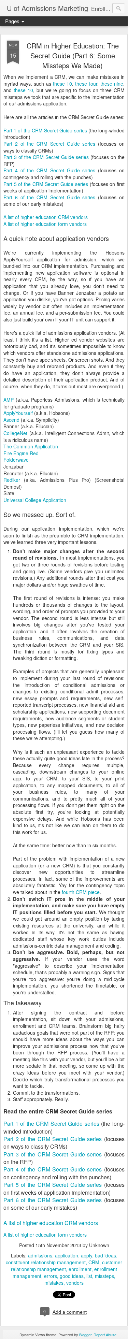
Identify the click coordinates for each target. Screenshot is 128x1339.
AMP (8, 399)
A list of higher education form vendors (45, 223)
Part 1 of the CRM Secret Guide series (45, 130)
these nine (111, 83)
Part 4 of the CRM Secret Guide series (49, 170)
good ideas (72, 1275)
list (89, 1275)
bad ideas (105, 1255)
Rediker (11, 479)
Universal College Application (34, 499)
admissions (40, 1255)
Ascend (11, 419)
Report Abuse (105, 1334)
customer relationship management (66, 1265)
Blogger (85, 1334)
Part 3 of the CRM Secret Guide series (46, 157)
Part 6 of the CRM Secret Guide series (49, 197)
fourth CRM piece (81, 892)
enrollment (80, 1269)
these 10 (62, 83)
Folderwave (16, 459)
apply (86, 1255)
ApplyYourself (18, 412)
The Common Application (30, 446)
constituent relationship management (46, 1262)
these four (86, 83)
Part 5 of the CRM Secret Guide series (45, 184)
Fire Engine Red (21, 453)
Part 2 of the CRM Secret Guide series (49, 143)
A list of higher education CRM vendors (45, 217)
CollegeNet (15, 433)
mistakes (53, 1282)
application (66, 1255)
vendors (75, 1282)
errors (50, 1275)
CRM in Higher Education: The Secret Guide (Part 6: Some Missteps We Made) (73, 55)
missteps (104, 1275)
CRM (93, 1262)
